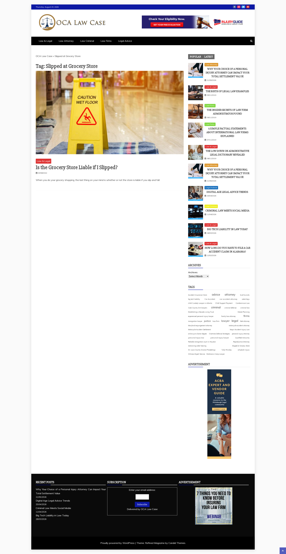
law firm (216, 321)
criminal (216, 307)
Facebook (234, 7)
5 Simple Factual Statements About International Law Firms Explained (227, 132)
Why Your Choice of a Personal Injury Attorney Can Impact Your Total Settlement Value (227, 72)
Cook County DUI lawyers (197, 308)
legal (234, 321)
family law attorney (228, 316)
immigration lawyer (195, 321)
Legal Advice (125, 40)
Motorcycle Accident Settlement (199, 330)
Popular (195, 56)
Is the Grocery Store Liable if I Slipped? (77, 167)
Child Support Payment (224, 303)
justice (207, 320)
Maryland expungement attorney (200, 325)
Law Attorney (66, 40)
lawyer (225, 320)
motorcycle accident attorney (239, 325)
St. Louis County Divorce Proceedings (201, 350)
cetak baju (246, 299)
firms (247, 315)
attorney (230, 294)
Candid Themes (176, 542)
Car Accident (210, 299)
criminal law (245, 308)
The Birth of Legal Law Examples (227, 91)
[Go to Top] (283, 550)
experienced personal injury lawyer (200, 316)
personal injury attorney (241, 334)
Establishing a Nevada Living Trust (201, 312)
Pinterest (248, 7)
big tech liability (194, 299)
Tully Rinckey (227, 350)
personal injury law (196, 338)
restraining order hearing (197, 346)
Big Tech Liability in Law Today (227, 229)
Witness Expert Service (196, 354)
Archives (193, 272)
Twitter (243, 7)
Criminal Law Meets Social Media (227, 210)
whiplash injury (244, 350)
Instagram (238, 7)
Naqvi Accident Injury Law (240, 330)
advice (216, 294)
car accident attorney (228, 299)
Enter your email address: (142, 499)
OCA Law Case (44, 56)
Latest (208, 56)
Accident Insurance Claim (197, 295)
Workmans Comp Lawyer (215, 354)
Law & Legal (45, 40)
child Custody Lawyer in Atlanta (200, 303)
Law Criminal (87, 40)
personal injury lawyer (219, 338)
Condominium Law (243, 303)
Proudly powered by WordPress (117, 542)
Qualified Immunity (242, 338)
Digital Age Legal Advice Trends (227, 192)
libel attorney (245, 321)
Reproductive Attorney (241, 342)
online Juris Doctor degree (197, 334)
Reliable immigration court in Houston (202, 342)
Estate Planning (244, 312)
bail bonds (245, 295)
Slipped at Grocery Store (241, 346)
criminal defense (230, 308)
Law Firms (106, 40)
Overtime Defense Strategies (219, 334)
